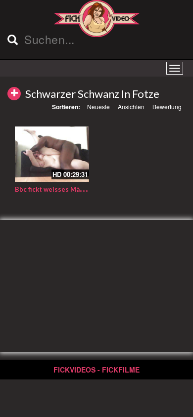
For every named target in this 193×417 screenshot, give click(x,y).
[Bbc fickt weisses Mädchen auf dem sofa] (52, 154)
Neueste (98, 106)
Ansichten (131, 106)
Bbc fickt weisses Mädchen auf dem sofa (77, 189)
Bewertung (167, 106)
